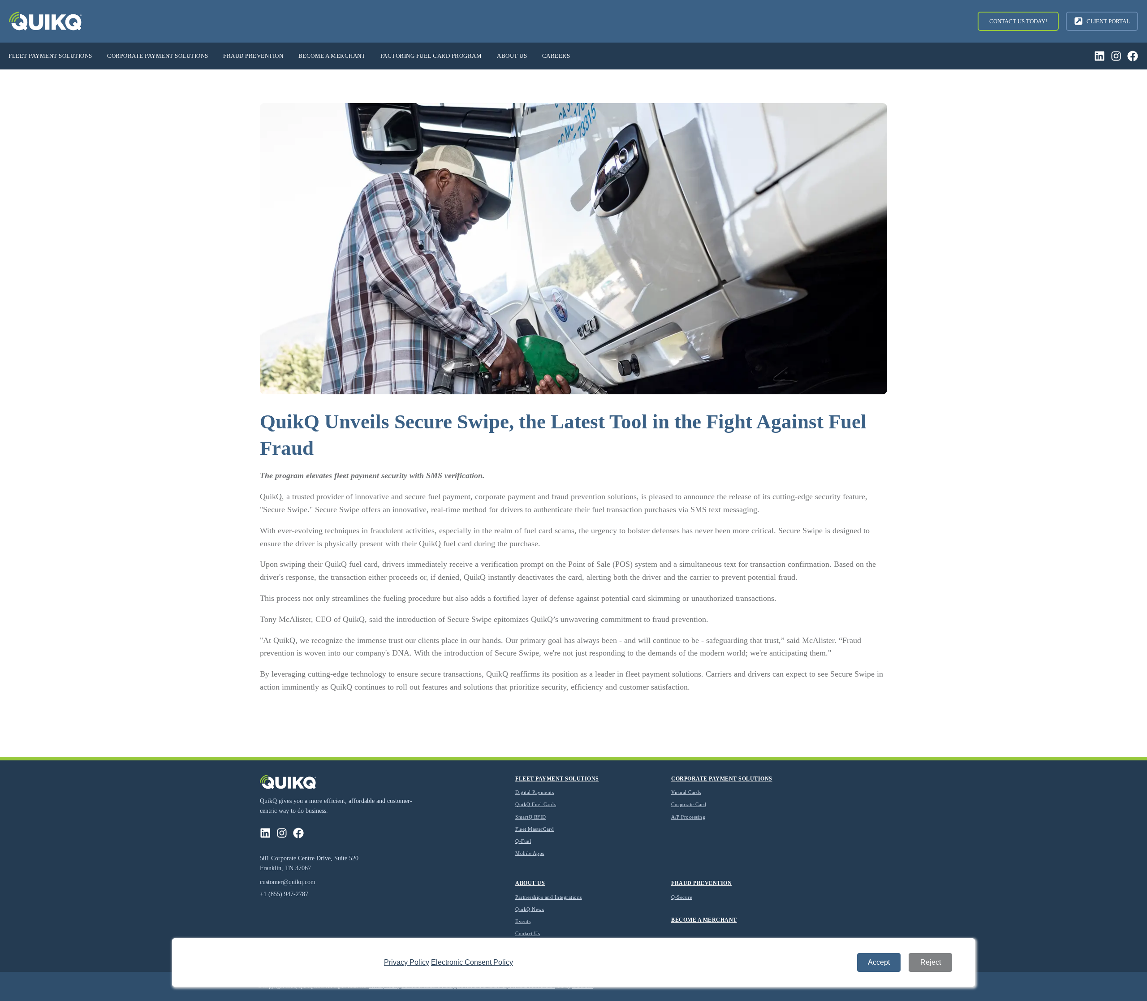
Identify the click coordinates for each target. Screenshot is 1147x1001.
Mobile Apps (529, 853)
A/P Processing (688, 817)
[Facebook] (1132, 56)
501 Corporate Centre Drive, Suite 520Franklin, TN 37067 (309, 863)
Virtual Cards (686, 792)
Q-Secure (681, 897)
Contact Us (527, 933)
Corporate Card (688, 804)
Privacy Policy (406, 962)
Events (522, 921)
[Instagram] (1116, 56)
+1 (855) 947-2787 (284, 894)
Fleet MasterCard (534, 829)
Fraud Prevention (253, 55)
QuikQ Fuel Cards (535, 804)
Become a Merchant (332, 55)
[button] (1102, 21)
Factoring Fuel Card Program (431, 55)
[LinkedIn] (1099, 56)
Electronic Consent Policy (472, 962)
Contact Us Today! (1018, 21)
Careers (556, 55)
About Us (512, 55)
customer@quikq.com (287, 882)
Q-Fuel (523, 841)
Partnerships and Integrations (548, 897)
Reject (930, 962)
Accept (879, 962)
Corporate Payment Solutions (157, 55)
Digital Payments (534, 792)
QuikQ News (529, 909)
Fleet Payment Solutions (50, 55)
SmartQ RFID (530, 817)
